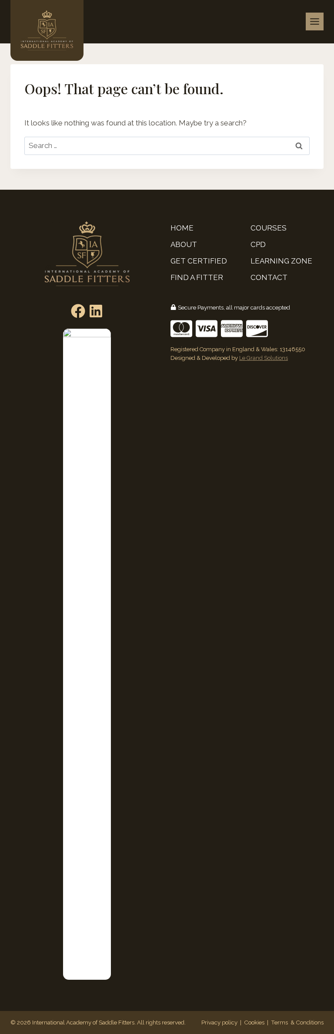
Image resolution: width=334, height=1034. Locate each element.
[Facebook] (78, 311)
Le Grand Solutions (263, 358)
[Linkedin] (96, 311)
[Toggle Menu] (315, 21)
